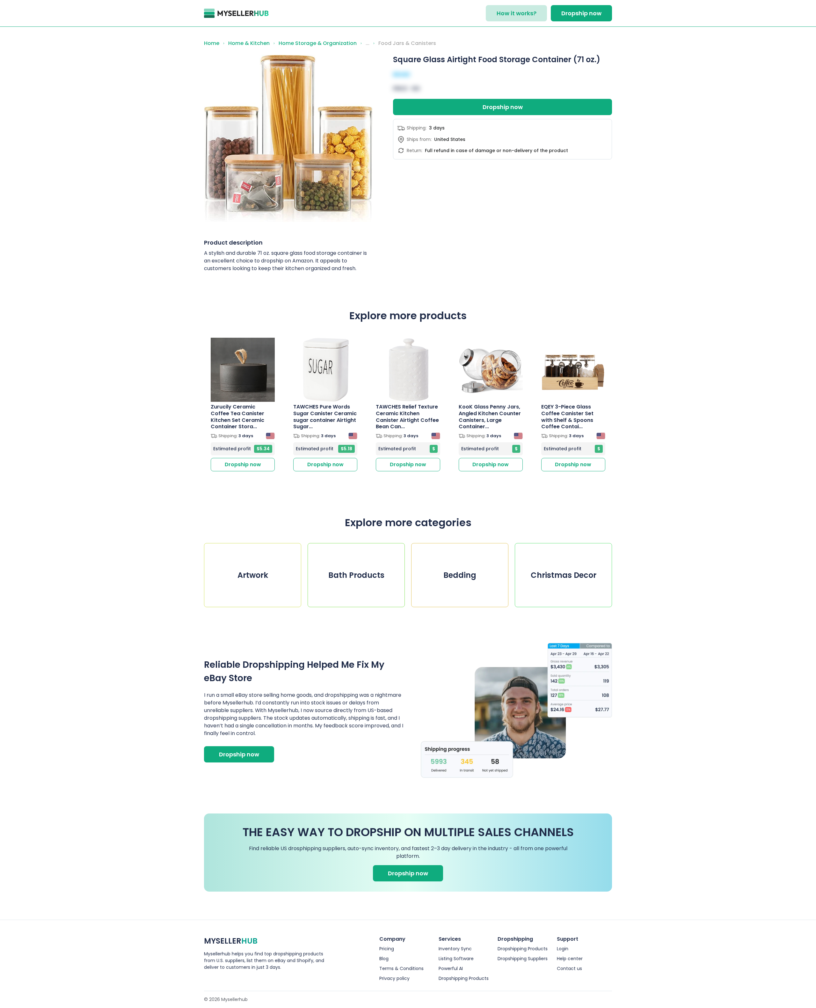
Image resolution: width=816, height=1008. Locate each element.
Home (211, 43)
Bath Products (356, 575)
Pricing (386, 948)
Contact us (569, 968)
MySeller (231, 941)
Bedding (459, 575)
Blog (384, 958)
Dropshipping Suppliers (523, 958)
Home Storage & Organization (318, 43)
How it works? (516, 13)
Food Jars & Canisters (407, 43)
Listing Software (456, 958)
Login (562, 948)
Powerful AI (451, 968)
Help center (570, 958)
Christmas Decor (563, 575)
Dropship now (581, 13)
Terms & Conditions (401, 968)
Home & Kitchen (249, 43)
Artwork (252, 575)
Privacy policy (394, 978)
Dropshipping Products (464, 978)
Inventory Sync (455, 948)
